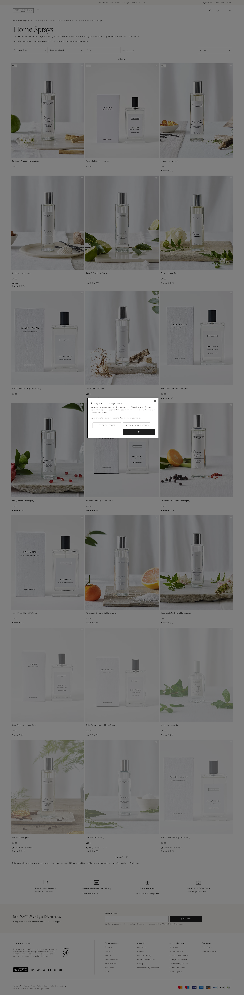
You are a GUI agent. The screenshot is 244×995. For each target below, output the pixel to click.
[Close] (155, 401)
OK (138, 432)
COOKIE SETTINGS (107, 425)
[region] (122, 418)
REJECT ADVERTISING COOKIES (137, 425)
